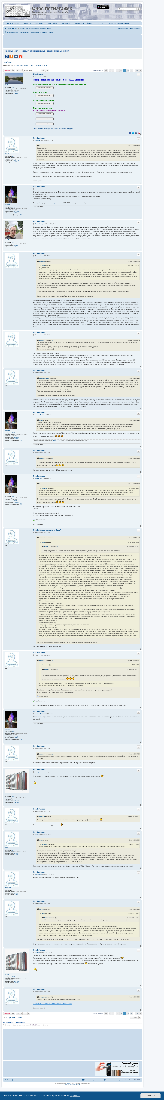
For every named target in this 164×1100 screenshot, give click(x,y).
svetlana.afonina (41, 65)
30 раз (16, 91)
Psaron (16, 65)
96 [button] (121, 70)
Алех (41, 146)
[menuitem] (14, 28)
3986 (13, 796)
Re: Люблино (39, 138)
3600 (13, 207)
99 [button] (131, 70)
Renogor (7, 793)
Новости (27, 23)
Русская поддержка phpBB (72, 1084)
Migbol (6, 847)
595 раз (17, 212)
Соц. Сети (39, 23)
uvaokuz (27, 65)
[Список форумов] (18, 10)
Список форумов (12, 23)
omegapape (8, 887)
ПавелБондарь (9, 239)
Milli (21, 65)
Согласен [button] (151, 1096)
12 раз (16, 894)
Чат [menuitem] (50, 28)
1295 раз (16, 211)
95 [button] (117, 70)
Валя (32, 65)
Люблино (8, 62)
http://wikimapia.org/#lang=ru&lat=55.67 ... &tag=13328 (52, 1003)
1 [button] (112, 70)
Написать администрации (119, 23)
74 (12, 890)
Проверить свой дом (83, 23)
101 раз (16, 160)
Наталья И (45, 844)
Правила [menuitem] (22, 28)
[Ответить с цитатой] (138, 74)
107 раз (17, 162)
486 (13, 156)
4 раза (16, 245)
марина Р (7, 204)
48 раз (16, 93)
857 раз (17, 802)
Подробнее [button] (75, 1096)
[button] (106, 70)
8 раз (16, 854)
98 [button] (128, 70)
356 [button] (137, 70)
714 (13, 87)
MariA (6, 84)
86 (12, 850)
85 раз (16, 893)
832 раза (16, 800)
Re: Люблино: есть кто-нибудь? (47, 530)
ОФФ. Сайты (52, 23)
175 (13, 242)
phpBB (68, 1083)
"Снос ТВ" (100, 23)
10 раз (16, 853)
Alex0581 (7, 153)
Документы (66, 23)
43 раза (17, 246)
